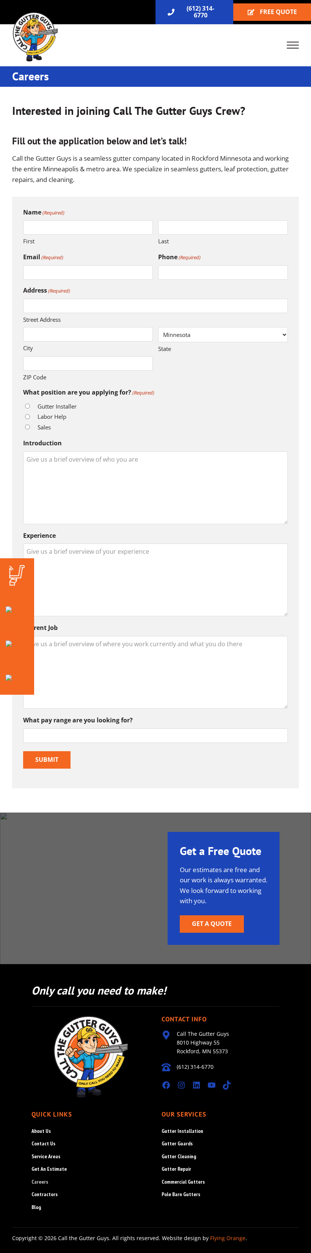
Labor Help (52, 416)
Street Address (42, 319)
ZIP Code (34, 377)
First (29, 241)
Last (163, 241)
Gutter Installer (57, 406)
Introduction (42, 443)
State (164, 348)
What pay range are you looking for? (78, 720)
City (28, 348)
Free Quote (278, 12)
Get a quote (212, 923)
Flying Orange (227, 1238)
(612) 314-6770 (200, 11)
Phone (179, 257)
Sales (44, 427)
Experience (39, 535)
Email (43, 257)
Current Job (40, 627)
